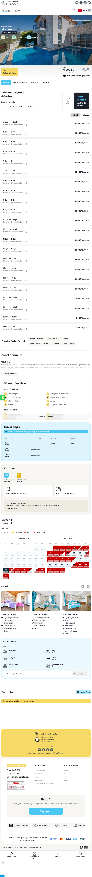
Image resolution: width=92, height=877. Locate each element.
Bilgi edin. (80, 106)
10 (68, 553)
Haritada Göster (80, 674)
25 (12, 570)
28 (30, 570)
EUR (20, 106)
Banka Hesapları (41, 770)
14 (50, 558)
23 (62, 564)
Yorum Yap (85, 692)
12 (80, 553)
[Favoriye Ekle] (19, 29)
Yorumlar (38, 774)
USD (12, 106)
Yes (2, 862)
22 (56, 564)
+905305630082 (46, 746)
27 (24, 570)
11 (74, 553)
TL (4, 106)
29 (36, 570)
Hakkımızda (39, 780)
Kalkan (65, 770)
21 (50, 564)
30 (42, 570)
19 (80, 558)
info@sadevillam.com (49, 741)
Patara (65, 780)
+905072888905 (47, 740)
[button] (2, 397)
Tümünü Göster (46, 417)
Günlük (75, 115)
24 (6, 570)
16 (62, 558)
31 (6, 575)
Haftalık (85, 115)
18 (74, 558)
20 (86, 558)
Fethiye (65, 777)
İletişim (37, 777)
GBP (29, 106)
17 (68, 558)
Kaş (64, 774)
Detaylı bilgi (12, 508)
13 (86, 553)
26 (18, 570)
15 (56, 558)
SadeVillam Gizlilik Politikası (45, 783)
